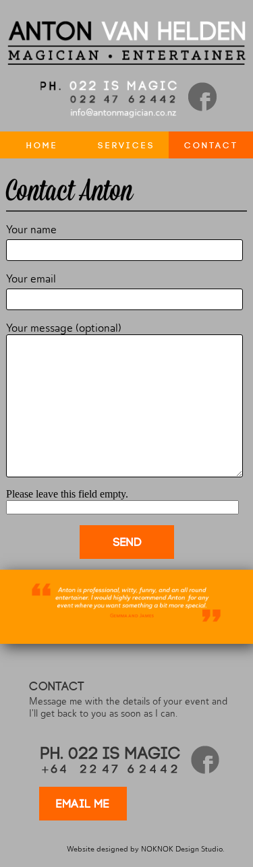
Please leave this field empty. (67, 494)
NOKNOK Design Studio (182, 849)
